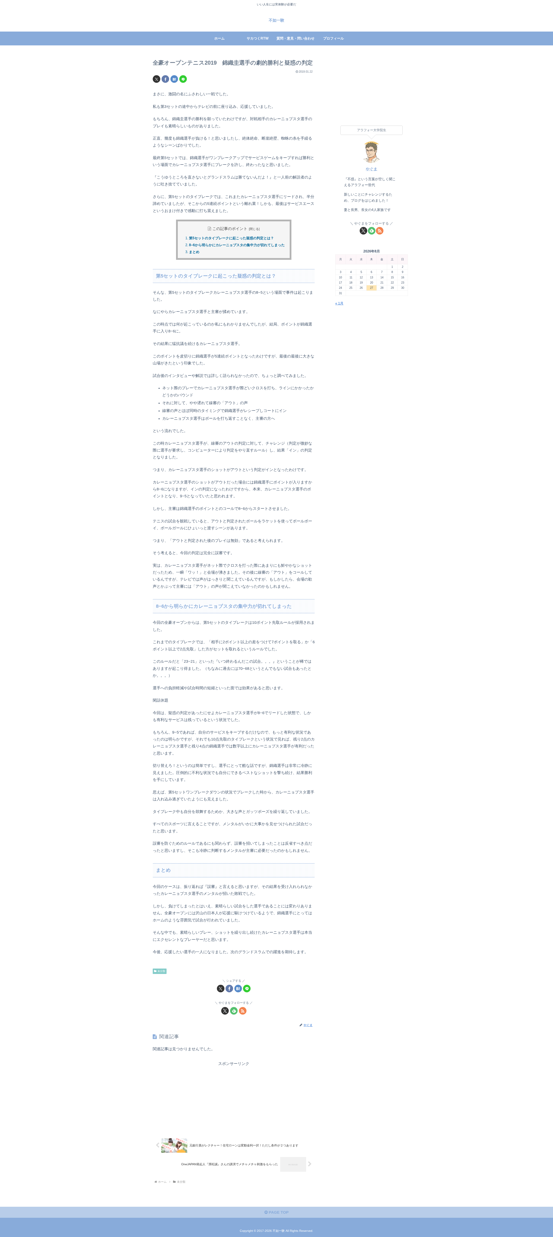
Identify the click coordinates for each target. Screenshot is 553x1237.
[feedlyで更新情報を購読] (234, 1011)
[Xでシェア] (156, 79)
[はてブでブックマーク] (174, 79)
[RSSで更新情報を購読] (242, 1011)
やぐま (371, 169)
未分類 (161, 971)
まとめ (194, 252)
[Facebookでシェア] (165, 79)
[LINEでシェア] (183, 79)
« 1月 (339, 303)
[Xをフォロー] (225, 1011)
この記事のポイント (229, 229)
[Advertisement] (234, 1097)
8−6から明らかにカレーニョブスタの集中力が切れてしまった (237, 245)
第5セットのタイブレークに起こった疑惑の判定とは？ (231, 238)
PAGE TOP (278, 1212)
